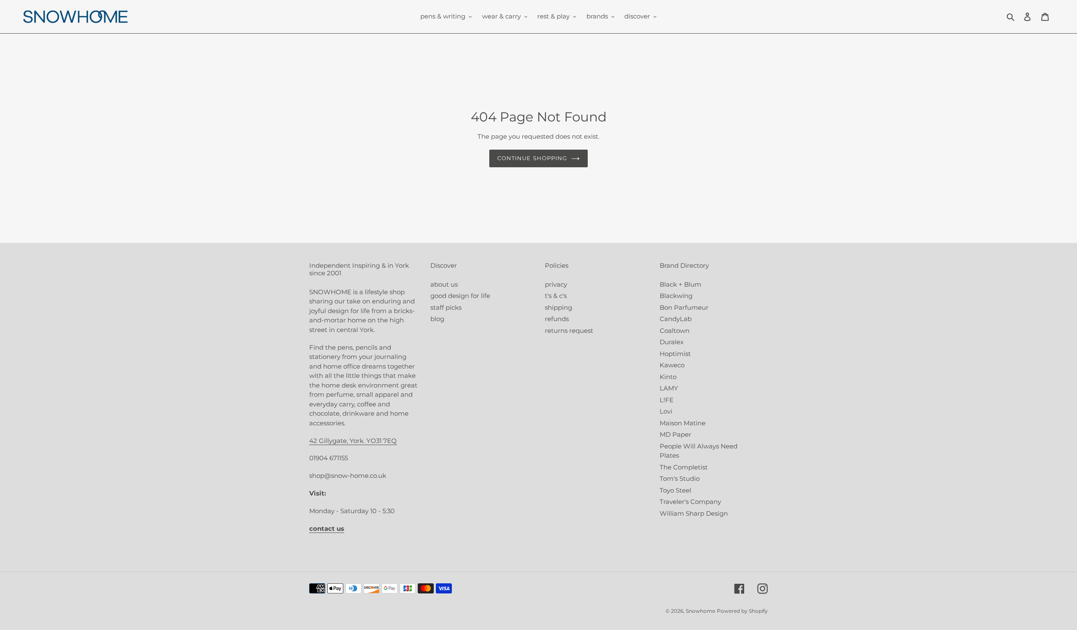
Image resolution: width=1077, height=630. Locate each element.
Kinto (668, 377)
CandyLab (676, 319)
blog (437, 319)
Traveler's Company (690, 502)
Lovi (666, 411)
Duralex (672, 342)
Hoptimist (675, 354)
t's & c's (556, 296)
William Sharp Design (694, 513)
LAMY (669, 388)
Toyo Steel (675, 490)
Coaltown (675, 331)
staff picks (446, 307)
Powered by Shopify (742, 611)
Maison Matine (683, 423)
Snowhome (700, 611)
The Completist (684, 467)
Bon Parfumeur (684, 307)
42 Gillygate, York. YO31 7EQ (353, 441)
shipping (558, 307)
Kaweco (672, 365)
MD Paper (675, 434)
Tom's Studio (680, 478)
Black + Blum (680, 284)
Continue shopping (532, 158)
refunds (557, 319)
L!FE (667, 400)
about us (444, 284)
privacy (556, 284)
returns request (569, 331)
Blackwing (676, 296)
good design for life (460, 296)
